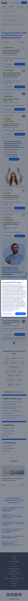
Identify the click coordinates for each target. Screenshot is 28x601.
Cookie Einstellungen (7, 313)
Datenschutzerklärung (14, 308)
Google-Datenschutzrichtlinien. (10, 310)
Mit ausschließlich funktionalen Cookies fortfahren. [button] (13, 295)
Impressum (5, 309)
